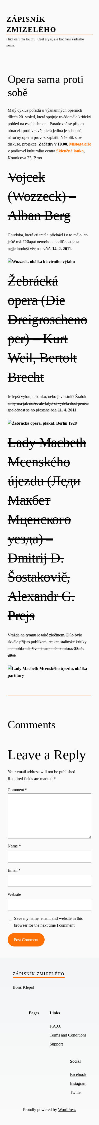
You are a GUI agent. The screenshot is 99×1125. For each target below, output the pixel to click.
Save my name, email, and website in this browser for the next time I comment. (48, 921)
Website (14, 894)
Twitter (76, 1092)
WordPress (67, 1109)
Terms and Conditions (68, 1035)
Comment (17, 790)
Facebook (78, 1074)
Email (14, 870)
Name (14, 846)
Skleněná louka (70, 151)
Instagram (78, 1083)
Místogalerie (80, 144)
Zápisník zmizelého (39, 974)
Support (56, 1044)
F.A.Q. (55, 1026)
